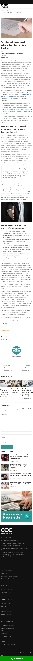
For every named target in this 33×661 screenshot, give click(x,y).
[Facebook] (6, 339)
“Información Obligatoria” (7, 625)
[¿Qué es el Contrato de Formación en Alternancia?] (5, 383)
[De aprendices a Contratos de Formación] (16, 383)
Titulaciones (4, 639)
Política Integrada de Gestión (8, 609)
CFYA (5, 336)
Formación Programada (18, 2)
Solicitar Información (6, 631)
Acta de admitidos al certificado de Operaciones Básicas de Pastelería (20, 483)
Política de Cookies (6, 614)
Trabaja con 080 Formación (8, 579)
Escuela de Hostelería (6, 570)
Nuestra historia (5, 573)
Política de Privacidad (6, 611)
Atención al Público (6, 636)
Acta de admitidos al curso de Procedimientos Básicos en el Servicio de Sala (19, 456)
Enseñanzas (4, 633)
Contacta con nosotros (7, 568)
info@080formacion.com (11, 540)
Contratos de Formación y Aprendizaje (11, 12)
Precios (3, 641)
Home (2, 10)
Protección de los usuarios (8, 644)
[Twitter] (10, 339)
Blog (8, 10)
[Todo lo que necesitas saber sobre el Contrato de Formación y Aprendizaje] (27, 383)
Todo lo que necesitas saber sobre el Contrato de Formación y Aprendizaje (27, 392)
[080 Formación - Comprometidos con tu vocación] (4, 6)
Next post (27, 365)
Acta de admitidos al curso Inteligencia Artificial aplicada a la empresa (20, 466)
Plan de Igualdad (5, 603)
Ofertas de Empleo (6, 592)
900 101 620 (7, 537)
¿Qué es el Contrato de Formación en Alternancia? (4, 391)
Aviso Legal (4, 606)
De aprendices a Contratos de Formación (16, 390)
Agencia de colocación (7, 590)
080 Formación (16, 356)
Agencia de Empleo (28, 2)
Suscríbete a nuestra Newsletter (9, 576)
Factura (3, 647)
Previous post (6, 365)
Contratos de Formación (6, 2)
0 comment (4, 57)
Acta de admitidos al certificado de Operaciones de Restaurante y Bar (20, 474)
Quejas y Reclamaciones (7, 628)
